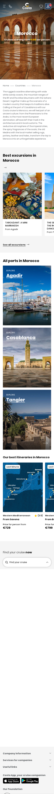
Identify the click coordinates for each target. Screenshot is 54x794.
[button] (41, 6)
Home (6, 85)
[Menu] (4, 6)
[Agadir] (45, 319)
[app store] (11, 781)
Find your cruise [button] (18, 562)
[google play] (30, 781)
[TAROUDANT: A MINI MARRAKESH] (22, 204)
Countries (20, 85)
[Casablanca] (45, 381)
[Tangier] (45, 443)
